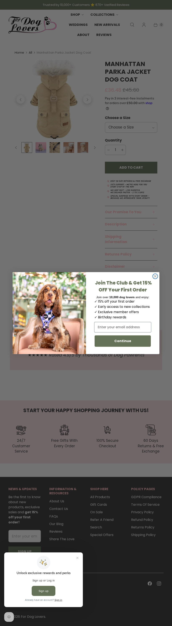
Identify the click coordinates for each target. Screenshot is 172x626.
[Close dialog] (155, 276)
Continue (122, 341)
